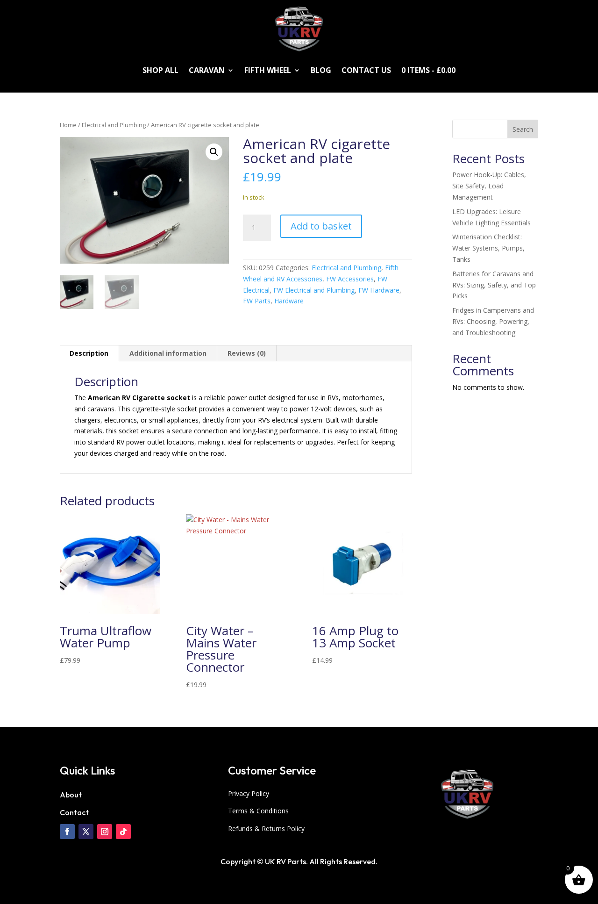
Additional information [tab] (167, 353)
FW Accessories (350, 278)
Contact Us (366, 70)
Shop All (160, 70)
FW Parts (257, 300)
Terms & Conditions (258, 810)
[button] (214, 151)
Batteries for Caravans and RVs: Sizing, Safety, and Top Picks (494, 285)
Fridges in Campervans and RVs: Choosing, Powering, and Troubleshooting (493, 321)
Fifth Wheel (267, 70)
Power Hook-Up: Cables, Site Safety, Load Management (489, 185)
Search (523, 129)
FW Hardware (378, 290)
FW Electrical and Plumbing (314, 290)
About (71, 794)
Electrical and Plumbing (114, 125)
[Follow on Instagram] (104, 831)
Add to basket (321, 226)
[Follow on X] (85, 831)
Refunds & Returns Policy (266, 828)
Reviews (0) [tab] (247, 353)
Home (68, 125)
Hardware (289, 300)
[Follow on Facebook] (67, 831)
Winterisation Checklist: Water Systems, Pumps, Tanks (488, 248)
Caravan (207, 70)
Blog (321, 70)
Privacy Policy (248, 793)
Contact (74, 812)
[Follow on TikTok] (123, 831)
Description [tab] (89, 353)
